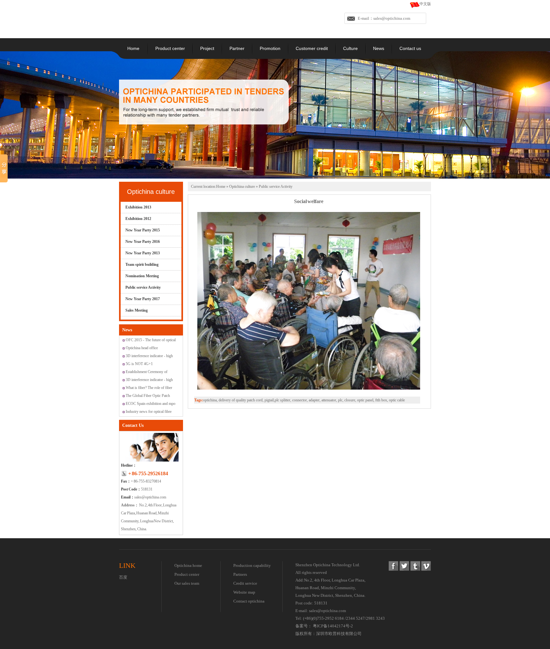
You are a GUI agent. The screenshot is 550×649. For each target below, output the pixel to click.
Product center (170, 48)
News (378, 48)
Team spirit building (142, 264)
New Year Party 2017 (142, 299)
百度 (123, 577)
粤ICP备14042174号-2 (333, 626)
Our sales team (186, 583)
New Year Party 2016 (142, 241)
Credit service (245, 583)
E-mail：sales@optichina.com (384, 18)
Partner (236, 48)
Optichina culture (151, 191)
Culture (350, 48)
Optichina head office (142, 348)
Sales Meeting (136, 310)
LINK (127, 565)
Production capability (252, 565)
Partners (240, 574)
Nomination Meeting (142, 276)
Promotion (270, 48)
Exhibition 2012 (138, 218)
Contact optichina (248, 601)
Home (133, 48)
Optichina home (188, 565)
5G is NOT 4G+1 (139, 364)
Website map (244, 592)
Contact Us (133, 425)
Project (207, 48)
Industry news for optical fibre (149, 411)
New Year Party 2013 (142, 253)
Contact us (410, 48)
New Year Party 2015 (142, 230)
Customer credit (312, 48)
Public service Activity (143, 287)
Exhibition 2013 (138, 207)
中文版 (425, 4)
